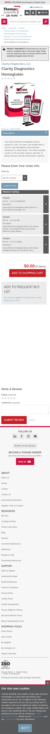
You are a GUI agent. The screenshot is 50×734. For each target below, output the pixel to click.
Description (9, 133)
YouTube (35, 436)
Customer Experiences (11, 543)
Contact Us (38, 7)
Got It (25, 728)
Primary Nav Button (4, 22)
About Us (5, 477)
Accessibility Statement (11, 500)
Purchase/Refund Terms (11, 615)
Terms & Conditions (9, 587)
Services (5, 515)
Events (4, 483)
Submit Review (14, 420)
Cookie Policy (7, 598)
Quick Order (6, 636)
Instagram (28, 436)
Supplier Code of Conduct (12, 505)
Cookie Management (10, 604)
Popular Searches (8, 653)
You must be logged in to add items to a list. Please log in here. (23, 299)
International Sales (9, 576)
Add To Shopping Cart (27, 273)
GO (46, 22)
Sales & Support (8, 570)
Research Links (7, 555)
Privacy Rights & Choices (12, 610)
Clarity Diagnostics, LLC (16, 64)
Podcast (4, 538)
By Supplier (6, 642)
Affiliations (6, 549)
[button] (46, 204)
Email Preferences (9, 582)
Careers (4, 489)
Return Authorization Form (12, 621)
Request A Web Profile (11, 129)
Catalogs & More (8, 521)
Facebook (22, 436)
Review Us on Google (25, 445)
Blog (3, 532)
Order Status (6, 631)
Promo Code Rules (9, 527)
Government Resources (11, 560)
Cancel (32, 420)
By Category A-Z (8, 648)
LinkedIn (15, 436)
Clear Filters (9, 185)
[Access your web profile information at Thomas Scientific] (33, 12)
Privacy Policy (7, 593)
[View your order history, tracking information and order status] (27, 12)
